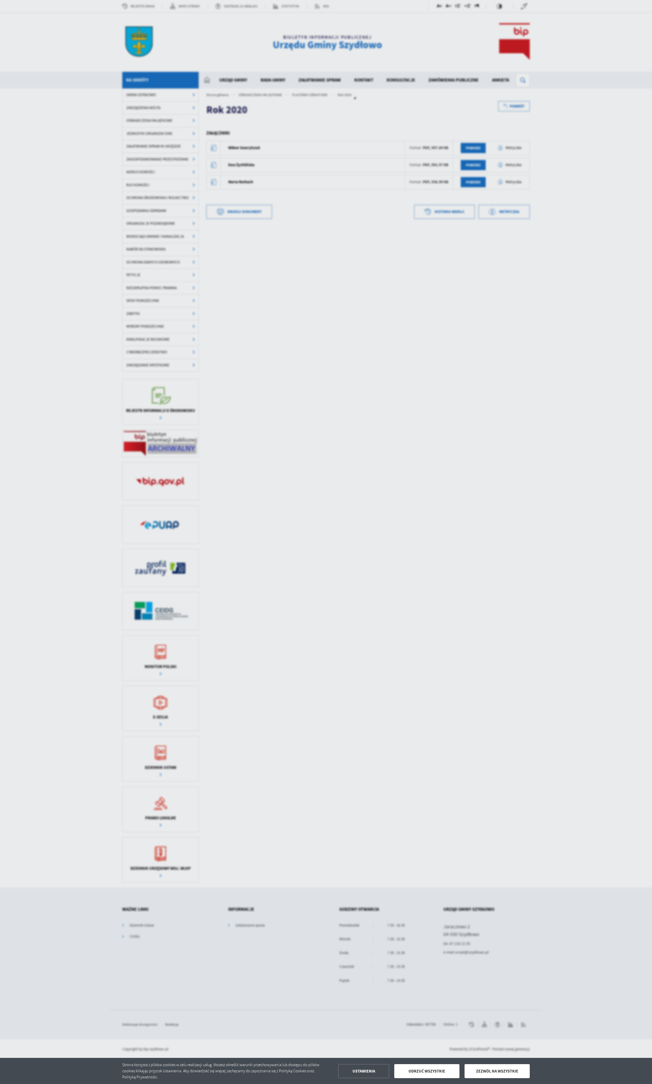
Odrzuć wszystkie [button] (427, 1071)
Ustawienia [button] (363, 1071)
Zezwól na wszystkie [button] (497, 1071)
